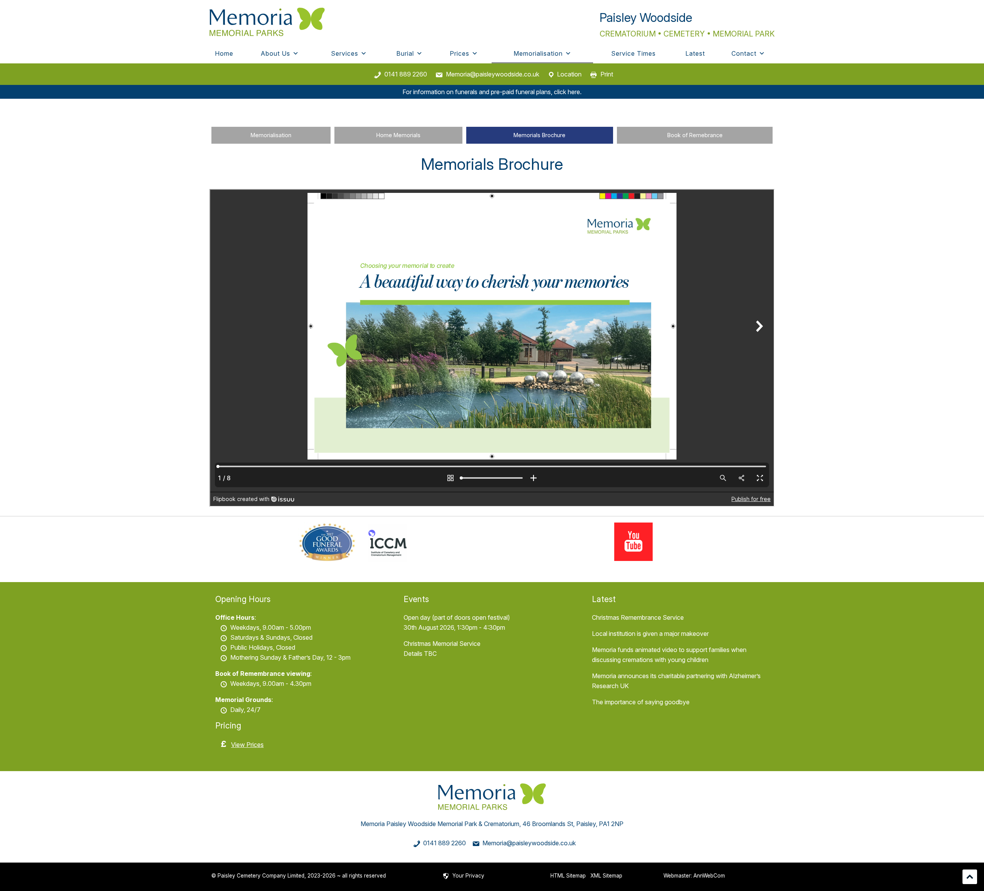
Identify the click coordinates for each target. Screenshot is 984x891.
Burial (405, 53)
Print (606, 74)
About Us (275, 53)
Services (344, 53)
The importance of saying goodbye (641, 702)
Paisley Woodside (646, 17)
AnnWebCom (709, 876)
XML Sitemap (606, 876)
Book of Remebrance (695, 135)
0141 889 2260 (405, 74)
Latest (695, 53)
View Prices (247, 744)
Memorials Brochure (539, 135)
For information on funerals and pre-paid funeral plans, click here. (492, 92)
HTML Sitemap (568, 876)
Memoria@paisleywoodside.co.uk (492, 74)
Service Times (633, 53)
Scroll (969, 876)
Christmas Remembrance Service (638, 617)
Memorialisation (538, 53)
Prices (459, 53)
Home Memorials (398, 135)
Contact (743, 53)
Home (224, 53)
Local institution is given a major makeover (650, 633)
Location (569, 74)
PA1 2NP (611, 824)
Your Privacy (468, 876)
